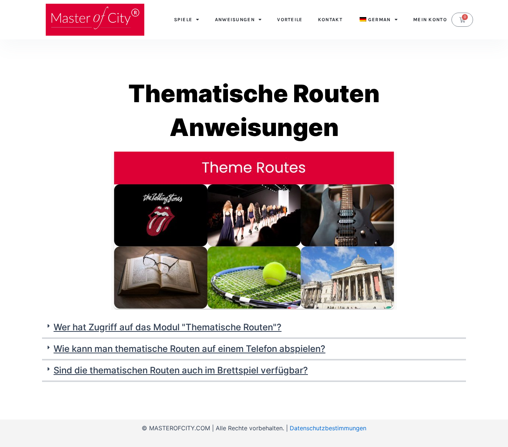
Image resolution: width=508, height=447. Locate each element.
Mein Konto (430, 19)
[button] (254, 328)
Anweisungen (235, 19)
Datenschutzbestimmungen (328, 428)
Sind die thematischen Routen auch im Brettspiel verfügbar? (181, 370)
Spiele (183, 19)
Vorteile (289, 19)
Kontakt (330, 19)
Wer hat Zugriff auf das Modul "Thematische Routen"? (168, 327)
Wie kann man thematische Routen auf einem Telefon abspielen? (189, 348)
